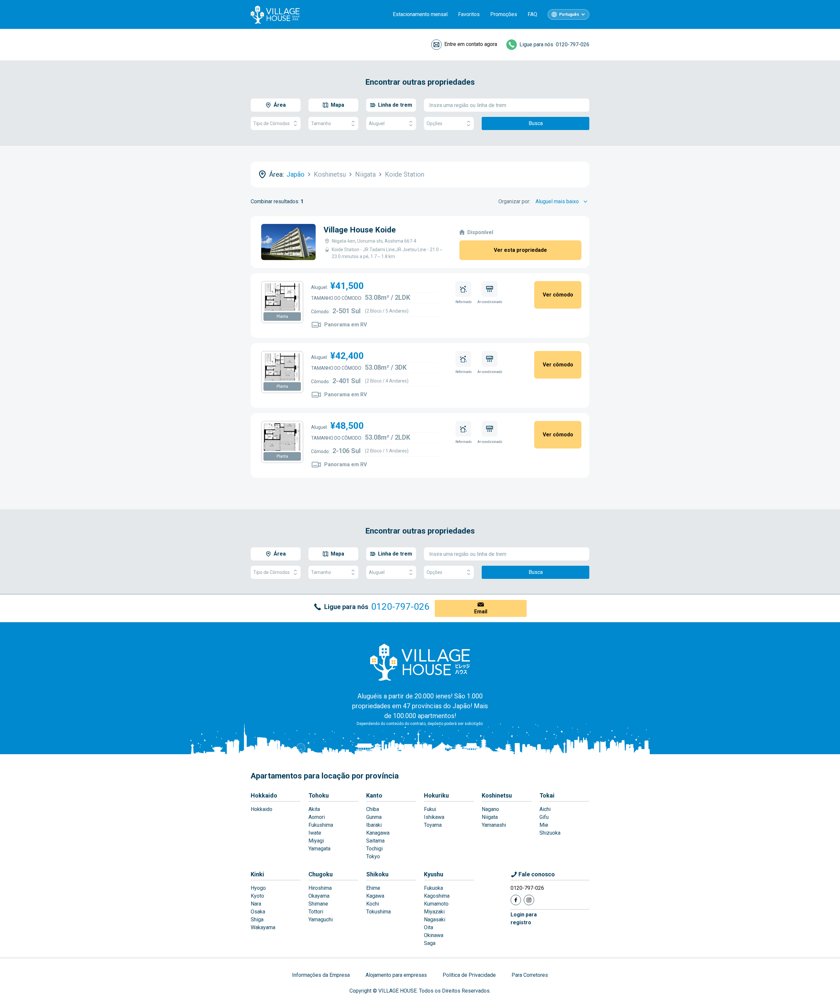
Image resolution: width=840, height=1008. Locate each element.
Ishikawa (434, 817)
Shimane (318, 904)
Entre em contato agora (470, 44)
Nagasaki (434, 919)
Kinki (257, 874)
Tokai (547, 795)
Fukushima (320, 825)
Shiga (257, 919)
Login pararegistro (524, 918)
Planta (282, 316)
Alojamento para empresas (396, 975)
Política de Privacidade (469, 975)
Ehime (373, 888)
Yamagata (319, 848)
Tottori (315, 912)
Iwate (314, 833)
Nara (256, 904)
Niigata (490, 817)
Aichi (545, 809)
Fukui (430, 809)
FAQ (532, 14)
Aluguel (377, 123)
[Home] (420, 662)
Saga (429, 943)
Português (569, 14)
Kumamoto (436, 904)
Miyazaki (434, 912)
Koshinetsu (497, 795)
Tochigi (374, 848)
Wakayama (263, 927)
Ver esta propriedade (520, 250)
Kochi (372, 904)
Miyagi (316, 841)
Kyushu (433, 874)
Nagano (490, 809)
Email (480, 611)
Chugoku (320, 874)
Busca (536, 123)
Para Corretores (530, 975)
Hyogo (258, 888)
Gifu (544, 817)
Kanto (374, 795)
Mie (543, 825)
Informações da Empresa (321, 975)
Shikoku (377, 874)
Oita (428, 927)
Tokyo (373, 856)
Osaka (258, 912)
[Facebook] (516, 900)
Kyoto (257, 896)
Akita (314, 809)
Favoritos (469, 14)
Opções (434, 123)
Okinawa (433, 935)
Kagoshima (437, 896)
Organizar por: (514, 201)
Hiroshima (320, 888)
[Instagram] (529, 900)
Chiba (372, 809)
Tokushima (378, 912)
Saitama (375, 841)
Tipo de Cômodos (271, 123)
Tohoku (318, 795)
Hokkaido (264, 795)
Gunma (374, 817)
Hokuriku (436, 795)
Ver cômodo (558, 295)
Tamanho (321, 123)
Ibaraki (374, 825)
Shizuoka (549, 833)
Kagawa (375, 896)
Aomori (316, 817)
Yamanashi (494, 825)
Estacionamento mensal (420, 14)
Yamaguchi (320, 919)
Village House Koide (360, 229)
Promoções (503, 14)
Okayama (318, 896)
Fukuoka (433, 888)
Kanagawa (377, 833)
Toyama (433, 825)
